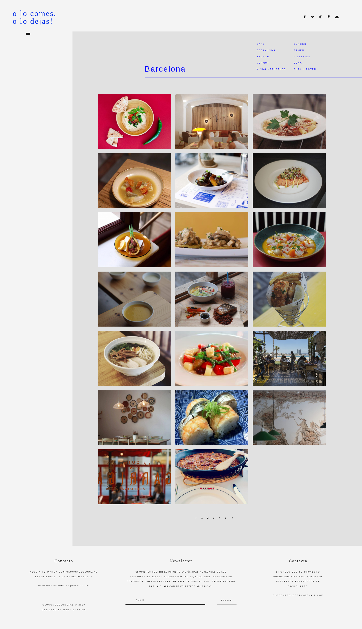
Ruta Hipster (305, 69)
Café (261, 44)
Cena (298, 63)
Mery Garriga (74, 610)
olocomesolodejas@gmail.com (63, 586)
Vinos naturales (271, 69)
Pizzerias (302, 56)
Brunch (263, 56)
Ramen (299, 50)
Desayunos (266, 50)
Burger (300, 44)
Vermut (263, 63)
